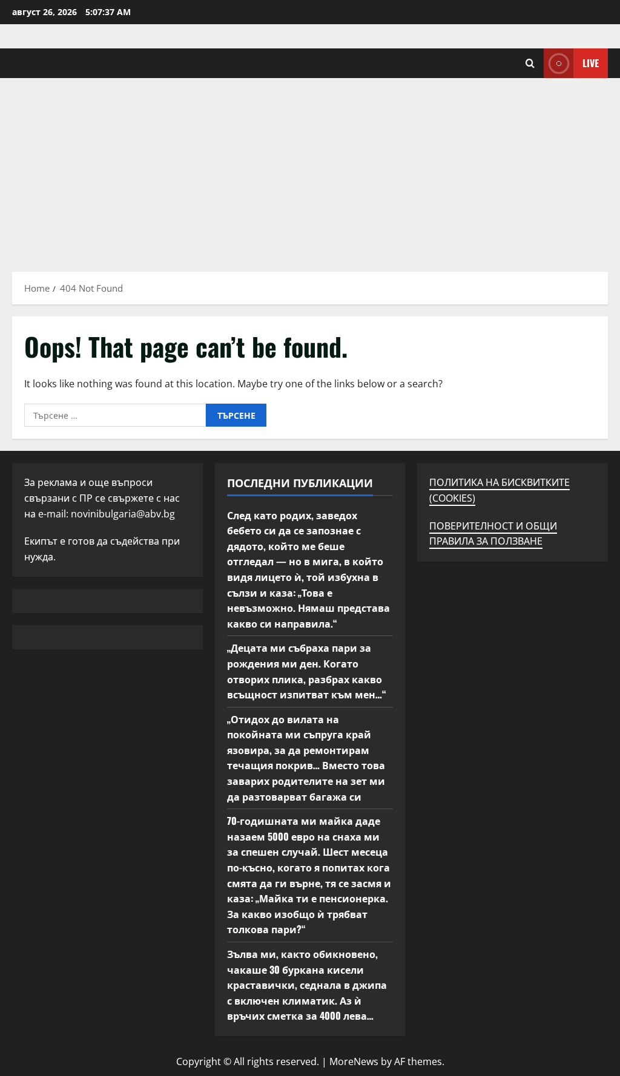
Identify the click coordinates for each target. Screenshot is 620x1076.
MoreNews (353, 1061)
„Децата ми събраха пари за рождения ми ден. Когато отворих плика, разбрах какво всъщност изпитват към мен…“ (306, 670)
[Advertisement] (310, 169)
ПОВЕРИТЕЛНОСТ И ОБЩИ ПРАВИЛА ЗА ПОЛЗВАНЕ (493, 533)
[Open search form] (530, 63)
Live (590, 63)
